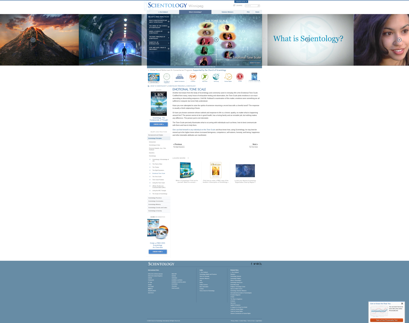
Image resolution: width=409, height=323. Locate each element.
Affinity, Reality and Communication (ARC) (159, 186)
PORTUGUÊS (175, 288)
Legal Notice (259, 320)
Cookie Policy (242, 320)
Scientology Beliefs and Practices (208, 274)
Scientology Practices (155, 198)
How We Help (154, 82)
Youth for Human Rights (236, 311)
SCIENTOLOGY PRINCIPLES (176, 86)
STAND (232, 297)
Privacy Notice (234, 320)
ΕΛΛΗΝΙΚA (174, 284)
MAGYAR (174, 273)
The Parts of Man (157, 164)
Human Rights (228, 81)
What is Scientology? (195, 12)
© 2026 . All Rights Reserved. (163, 320)
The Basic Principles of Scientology (157, 37)
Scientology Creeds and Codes (157, 207)
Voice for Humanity (204, 276)
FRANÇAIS (151, 280)
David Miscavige (234, 284)
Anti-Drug (216, 81)
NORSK (174, 276)
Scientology (152, 156)
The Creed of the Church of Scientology (158, 27)
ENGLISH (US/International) (155, 273)
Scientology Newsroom (236, 282)
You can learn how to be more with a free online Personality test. (396, 308)
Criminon (193, 81)
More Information (204, 286)
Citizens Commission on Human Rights (240, 313)
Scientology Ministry (154, 204)
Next (212, 67)
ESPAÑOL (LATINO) (177, 280)
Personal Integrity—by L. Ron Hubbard (157, 149)
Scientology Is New (154, 145)
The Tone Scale (156, 176)
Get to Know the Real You (380, 304)
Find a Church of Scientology (207, 290)
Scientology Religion (235, 278)
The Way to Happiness (167, 82)
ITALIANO (174, 286)
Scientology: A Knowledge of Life (160, 160)
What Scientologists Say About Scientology (158, 21)
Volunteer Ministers (227, 12)
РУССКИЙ (151, 286)
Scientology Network (235, 276)
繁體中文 (150, 288)
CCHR (240, 81)
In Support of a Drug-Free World (238, 307)
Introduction (152, 142)
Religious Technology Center (237, 286)
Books (257, 12)
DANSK (150, 278)
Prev (196, 67)
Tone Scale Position (158, 179)
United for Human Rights (236, 309)
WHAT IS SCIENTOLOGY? (159, 86)
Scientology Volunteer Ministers (238, 290)
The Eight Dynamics (158, 170)
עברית (150, 282)
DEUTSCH (151, 292)
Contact (202, 288)
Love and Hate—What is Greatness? (157, 48)
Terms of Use (251, 320)
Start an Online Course (236, 288)
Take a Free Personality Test (386, 320)
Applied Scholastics (180, 81)
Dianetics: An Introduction (154, 43)
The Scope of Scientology (159, 194)
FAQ (248, 12)
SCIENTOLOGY (191, 86)
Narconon (204, 81)
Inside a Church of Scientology (155, 32)
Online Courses (204, 284)
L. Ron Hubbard (163, 12)
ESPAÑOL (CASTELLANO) (179, 282)
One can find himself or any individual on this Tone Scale (194, 130)
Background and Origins (155, 135)
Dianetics (151, 153)
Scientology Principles (155, 138)
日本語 (150, 284)
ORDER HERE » (159, 124)
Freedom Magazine (254, 81)
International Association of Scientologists (241, 292)
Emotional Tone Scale (158, 173)
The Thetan (155, 167)
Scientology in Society (155, 211)
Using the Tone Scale (158, 183)
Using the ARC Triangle (159, 190)
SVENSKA (174, 278)
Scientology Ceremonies (155, 201)
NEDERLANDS (152, 290)
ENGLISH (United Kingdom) (155, 276)
